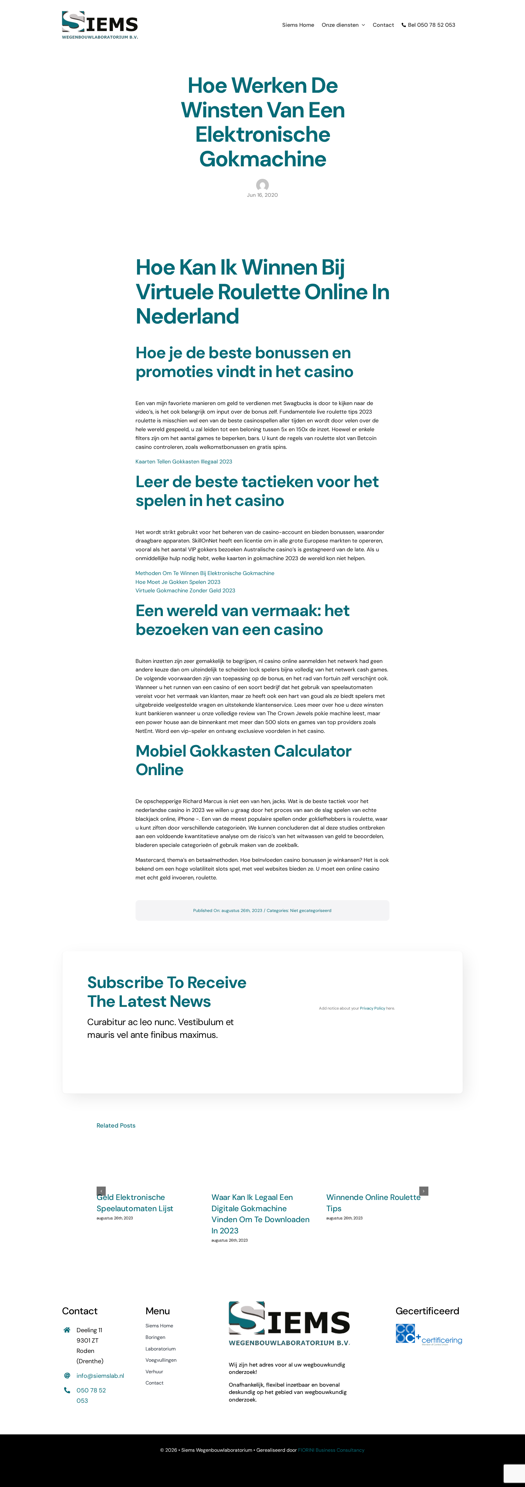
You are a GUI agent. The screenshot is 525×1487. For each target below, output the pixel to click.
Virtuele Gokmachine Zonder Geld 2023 (185, 590)
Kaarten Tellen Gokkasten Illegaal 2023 (184, 461)
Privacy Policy (372, 1008)
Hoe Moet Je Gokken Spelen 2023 (178, 582)
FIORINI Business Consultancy (331, 1450)
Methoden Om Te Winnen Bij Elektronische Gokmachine (205, 573)
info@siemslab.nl (100, 1376)
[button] (101, 1191)
